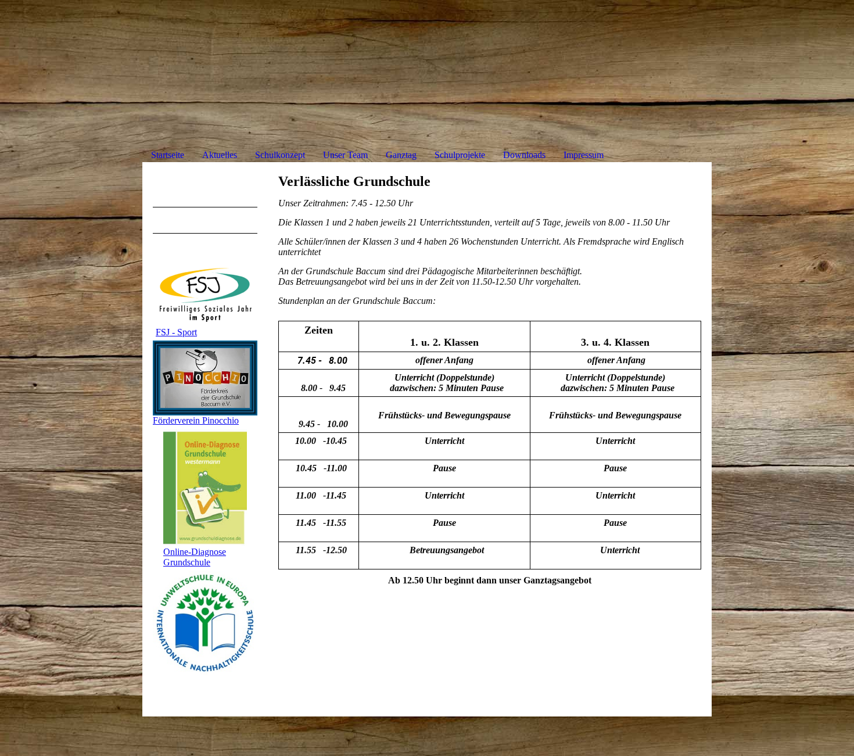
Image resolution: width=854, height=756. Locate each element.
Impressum (584, 155)
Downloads (524, 155)
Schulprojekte (460, 155)
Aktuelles (219, 155)
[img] (427, 80)
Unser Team (345, 155)
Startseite (167, 155)
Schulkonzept (280, 155)
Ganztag (401, 155)
